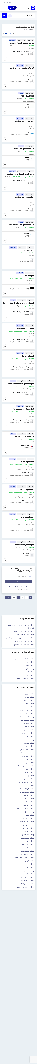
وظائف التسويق (29, 704)
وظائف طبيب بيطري (28, 861)
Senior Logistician (26, 462)
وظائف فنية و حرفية (27, 740)
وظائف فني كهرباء (28, 733)
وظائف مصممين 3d (28, 730)
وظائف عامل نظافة (28, 756)
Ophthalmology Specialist (23, 409)
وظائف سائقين (29, 812)
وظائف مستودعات (28, 769)
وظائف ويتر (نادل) (28, 743)
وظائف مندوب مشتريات (27, 822)
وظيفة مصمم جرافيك (27, 720)
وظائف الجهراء (29, 675)
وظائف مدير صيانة (28, 828)
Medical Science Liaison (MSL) (22, 68)
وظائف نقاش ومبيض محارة (25, 808)
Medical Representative (24, 149)
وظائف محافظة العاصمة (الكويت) (23, 659)
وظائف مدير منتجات (28, 795)
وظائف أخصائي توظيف (27, 802)
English (11, 3)
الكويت (4, 3)
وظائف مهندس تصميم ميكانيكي (23, 858)
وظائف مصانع (30, 841)
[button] (27, 8)
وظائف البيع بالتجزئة (28, 844)
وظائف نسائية (29, 848)
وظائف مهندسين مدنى (26, 881)
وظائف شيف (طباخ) (28, 835)
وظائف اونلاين (30, 815)
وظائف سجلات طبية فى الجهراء (24, 631)
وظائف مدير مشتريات (27, 772)
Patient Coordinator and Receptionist (18, 303)
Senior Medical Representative (21, 225)
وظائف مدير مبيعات (28, 805)
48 (14, 597)
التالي (8, 597)
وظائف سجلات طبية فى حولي (25, 635)
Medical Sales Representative (22, 43)
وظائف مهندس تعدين (27, 871)
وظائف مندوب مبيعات (27, 713)
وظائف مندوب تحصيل (27, 818)
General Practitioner (25, 328)
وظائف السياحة (29, 697)
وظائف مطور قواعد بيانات (26, 782)
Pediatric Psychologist (24, 544)
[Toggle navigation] (4, 8)
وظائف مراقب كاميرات (27, 877)
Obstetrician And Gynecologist (21, 383)
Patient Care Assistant (24, 436)
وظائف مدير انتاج (29, 867)
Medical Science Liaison (24, 121)
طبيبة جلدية (29, 250)
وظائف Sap (30, 776)
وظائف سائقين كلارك (27, 874)
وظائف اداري (30, 707)
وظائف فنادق (30, 736)
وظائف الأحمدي (29, 672)
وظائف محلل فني (28, 799)
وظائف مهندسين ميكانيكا (26, 766)
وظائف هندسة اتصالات (27, 717)
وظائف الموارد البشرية (27, 792)
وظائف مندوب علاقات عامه (25, 887)
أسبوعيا (19, 589)
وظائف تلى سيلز (29, 746)
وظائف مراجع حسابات (27, 753)
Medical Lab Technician (24, 197)
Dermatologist (28, 275)
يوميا (27, 589)
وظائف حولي (30, 669)
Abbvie (26, 104)
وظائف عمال (30, 763)
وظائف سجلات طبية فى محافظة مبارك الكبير (20, 638)
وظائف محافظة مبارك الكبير (25, 679)
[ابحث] (4, 15)
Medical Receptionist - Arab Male (20, 174)
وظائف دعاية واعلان (28, 727)
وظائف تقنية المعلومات (26, 789)
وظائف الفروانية (29, 665)
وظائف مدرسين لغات (27, 851)
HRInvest (26, 553)
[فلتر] (10, 16)
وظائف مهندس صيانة (27, 838)
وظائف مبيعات (29, 786)
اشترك (18, 582)
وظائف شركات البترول (27, 723)
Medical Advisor (27, 96)
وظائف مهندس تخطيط (27, 779)
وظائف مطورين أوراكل (27, 710)
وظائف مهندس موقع (27, 854)
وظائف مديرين (29, 694)
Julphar (26, 157)
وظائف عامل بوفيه (28, 825)
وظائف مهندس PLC (27, 884)
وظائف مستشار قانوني (27, 749)
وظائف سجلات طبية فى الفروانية (24, 641)
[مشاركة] (5, 59)
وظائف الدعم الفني (28, 864)
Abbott (26, 233)
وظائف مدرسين (29, 759)
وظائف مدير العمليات (27, 831)
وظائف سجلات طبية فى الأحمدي (24, 645)
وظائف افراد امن (29, 700)
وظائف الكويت (29, 662)
